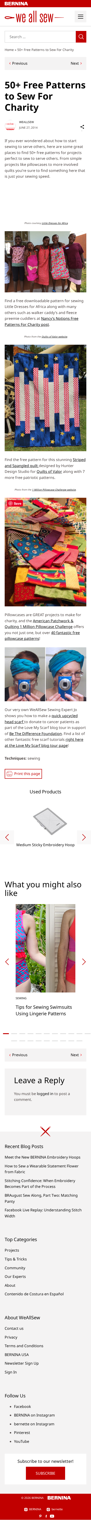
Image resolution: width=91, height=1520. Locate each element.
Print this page (27, 773)
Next (75, 63)
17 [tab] (55, 1040)
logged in (45, 1093)
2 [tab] (14, 1033)
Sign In (11, 1372)
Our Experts (15, 1276)
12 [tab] (14, 1040)
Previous (20, 63)
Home (9, 49)
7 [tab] (55, 1033)
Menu (80, 16)
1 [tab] (6, 1033)
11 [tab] (88, 1033)
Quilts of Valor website (54, 336)
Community (15, 1267)
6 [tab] (47, 1033)
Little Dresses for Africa (55, 223)
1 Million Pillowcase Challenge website (54, 489)
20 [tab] (79, 1040)
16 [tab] (47, 1040)
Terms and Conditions (24, 1345)
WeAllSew (26, 122)
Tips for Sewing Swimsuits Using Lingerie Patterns (44, 1010)
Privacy (11, 1337)
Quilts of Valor (49, 471)
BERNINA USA (17, 1354)
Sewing (21, 998)
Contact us (14, 1328)
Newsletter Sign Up (22, 1363)
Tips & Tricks (16, 1259)
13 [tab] (22, 1040)
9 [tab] (71, 1033)
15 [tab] (39, 1040)
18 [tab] (63, 1040)
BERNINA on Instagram (34, 1415)
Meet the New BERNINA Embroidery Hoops (42, 1157)
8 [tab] (63, 1033)
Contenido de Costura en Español (34, 1293)
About (10, 1285)
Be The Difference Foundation (35, 733)
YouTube (21, 1441)
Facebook (22, 1406)
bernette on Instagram (34, 1423)
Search (81, 37)
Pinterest (22, 1432)
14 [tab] (30, 1040)
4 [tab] (30, 1033)
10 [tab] (79, 1033)
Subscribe (45, 1473)
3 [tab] (22, 1033)
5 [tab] (39, 1033)
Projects (12, 1250)
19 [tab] (71, 1040)
